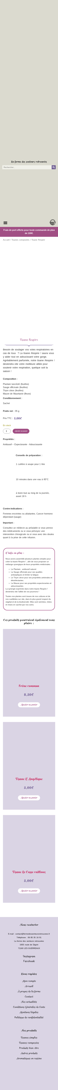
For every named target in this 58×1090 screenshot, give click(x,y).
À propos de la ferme (29, 991)
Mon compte (29, 981)
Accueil (6, 240)
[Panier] (53, 222)
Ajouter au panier (21, 431)
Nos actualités (29, 1002)
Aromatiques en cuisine (29, 1058)
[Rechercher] (54, 167)
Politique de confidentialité (29, 1018)
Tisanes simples (29, 1038)
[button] (5, 223)
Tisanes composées (20, 240)
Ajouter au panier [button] (29, 705)
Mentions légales (29, 1012)
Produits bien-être (29, 1048)
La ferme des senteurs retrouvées (29, 162)
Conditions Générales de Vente (29, 1007)
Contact (29, 997)
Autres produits (29, 1053)
